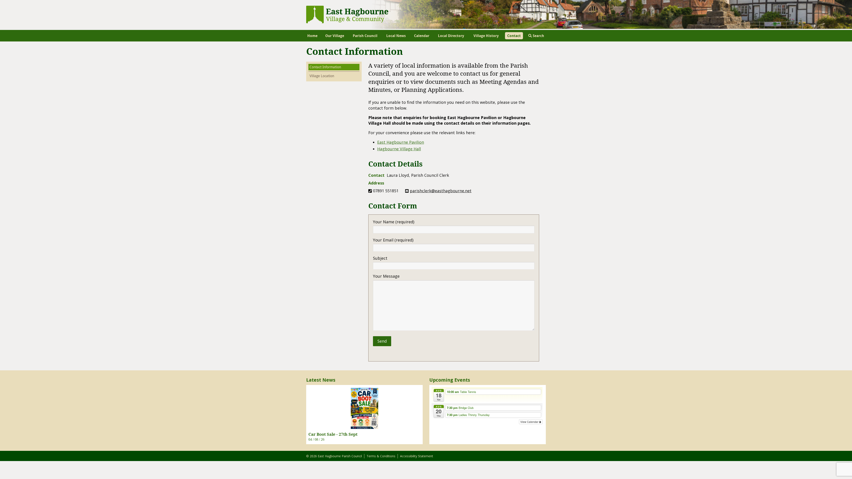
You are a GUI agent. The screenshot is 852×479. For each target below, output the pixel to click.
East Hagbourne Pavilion (400, 142)
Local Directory (451, 35)
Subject (380, 258)
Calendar (421, 35)
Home (312, 35)
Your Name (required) (393, 221)
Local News (396, 35)
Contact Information (325, 67)
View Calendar (529, 422)
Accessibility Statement (416, 456)
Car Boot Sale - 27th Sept (332, 434)
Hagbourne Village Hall (399, 148)
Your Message (386, 276)
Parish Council (365, 35)
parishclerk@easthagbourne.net (440, 190)
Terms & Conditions (381, 456)
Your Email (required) (393, 240)
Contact (514, 35)
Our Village (334, 35)
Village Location (322, 75)
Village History (486, 35)
